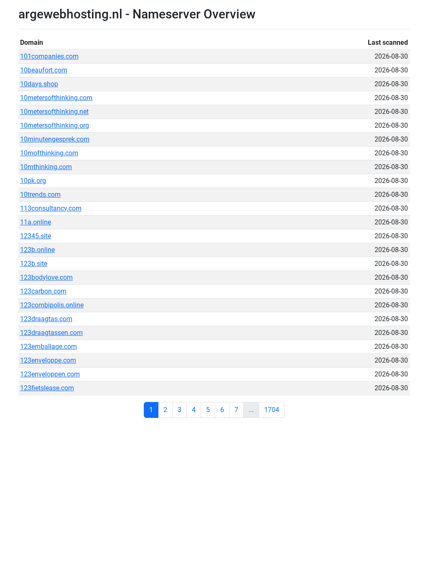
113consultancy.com (51, 208)
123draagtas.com (46, 319)
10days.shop (39, 84)
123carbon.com (43, 291)
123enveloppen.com (50, 374)
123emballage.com (48, 346)
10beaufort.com (43, 70)
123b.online (37, 250)
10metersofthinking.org (54, 125)
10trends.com (40, 194)
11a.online (35, 222)
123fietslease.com (47, 388)
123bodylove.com (46, 277)
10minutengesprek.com (54, 139)
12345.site (35, 236)
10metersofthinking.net (54, 112)
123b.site (33, 264)
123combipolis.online (52, 305)
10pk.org (33, 181)
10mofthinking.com (49, 153)
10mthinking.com (46, 167)
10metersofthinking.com (56, 98)
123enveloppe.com (48, 360)
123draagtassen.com (51, 333)
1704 (271, 410)
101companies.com (49, 56)
